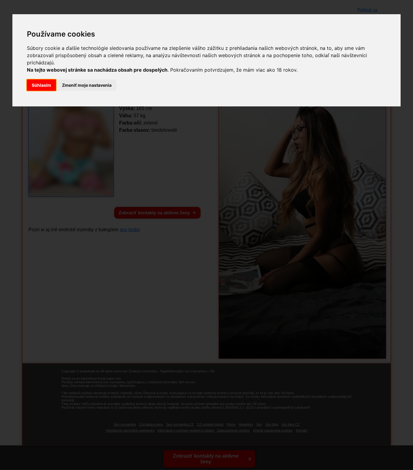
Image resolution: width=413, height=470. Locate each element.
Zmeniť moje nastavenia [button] (87, 85)
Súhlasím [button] (41, 85)
